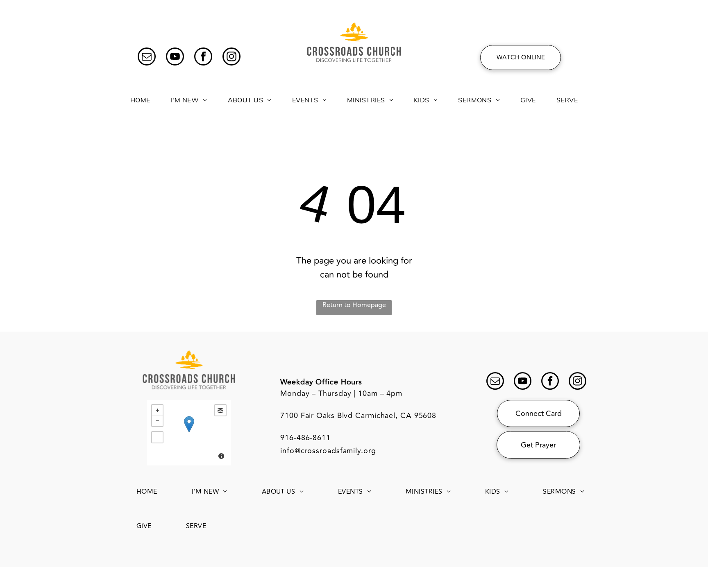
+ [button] (157, 410)
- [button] (157, 421)
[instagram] (231, 57)
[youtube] (175, 57)
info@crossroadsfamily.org (328, 450)
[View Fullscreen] (157, 437)
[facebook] (203, 57)
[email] (147, 57)
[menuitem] (140, 95)
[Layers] (220, 410)
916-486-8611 (305, 437)
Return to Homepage (354, 305)
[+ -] (189, 432)
